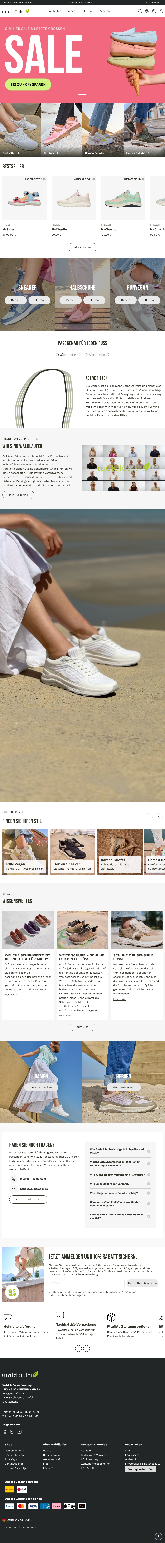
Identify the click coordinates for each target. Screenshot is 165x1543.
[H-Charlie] (74, 198)
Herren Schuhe (135, 153)
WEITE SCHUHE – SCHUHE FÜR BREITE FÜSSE (81, 957)
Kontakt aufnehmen (28, 1199)
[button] (158, 1536)
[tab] (60, 355)
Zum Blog (82, 1026)
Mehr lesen (11, 994)
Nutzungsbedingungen (116, 1291)
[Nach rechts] (159, 817)
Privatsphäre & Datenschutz (142, 1463)
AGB (127, 1450)
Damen (15, 300)
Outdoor (49, 153)
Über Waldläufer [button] (55, 1444)
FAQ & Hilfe (88, 1468)
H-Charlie (59, 229)
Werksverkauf (51, 1459)
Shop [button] (8, 1444)
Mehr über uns (18, 494)
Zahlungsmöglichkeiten (95, 1463)
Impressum (132, 1454)
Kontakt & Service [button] (94, 1444)
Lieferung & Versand (93, 1454)
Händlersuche (51, 1454)
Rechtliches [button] (133, 1444)
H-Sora (8, 229)
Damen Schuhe (94, 153)
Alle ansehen (82, 247)
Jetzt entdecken (41, 1087)
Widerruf (130, 1459)
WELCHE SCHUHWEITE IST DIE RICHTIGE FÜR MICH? (27, 957)
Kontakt (86, 1450)
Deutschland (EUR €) (20, 1519)
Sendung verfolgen (16, 1468)
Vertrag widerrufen (140, 1469)
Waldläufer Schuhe (24, 1527)
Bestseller (9, 153)
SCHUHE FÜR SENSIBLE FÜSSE (133, 957)
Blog (46, 1463)
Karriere (48, 1468)
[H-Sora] (24, 198)
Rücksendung (89, 1459)
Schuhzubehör (14, 1463)
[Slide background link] (82, 60)
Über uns (48, 1450)
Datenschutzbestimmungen (66, 1295)
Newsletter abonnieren (142, 1283)
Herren (39, 300)
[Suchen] (140, 11)
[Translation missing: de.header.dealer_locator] (147, 11)
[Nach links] (149, 817)
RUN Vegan (11, 1459)
